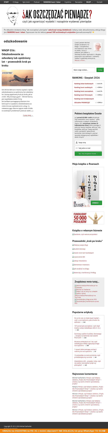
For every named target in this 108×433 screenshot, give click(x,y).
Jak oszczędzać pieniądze (48, 15)
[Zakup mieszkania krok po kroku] (79, 261)
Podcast (37, 2)
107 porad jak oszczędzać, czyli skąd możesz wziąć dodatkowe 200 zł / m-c (87, 328)
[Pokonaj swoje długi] (80, 245)
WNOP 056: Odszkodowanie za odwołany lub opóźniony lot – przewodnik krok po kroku (16, 58)
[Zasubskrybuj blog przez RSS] (86, 299)
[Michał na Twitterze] (82, 290)
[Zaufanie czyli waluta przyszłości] (84, 234)
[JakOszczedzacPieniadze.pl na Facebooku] (88, 288)
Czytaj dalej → (28, 115)
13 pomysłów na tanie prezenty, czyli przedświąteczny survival (87, 356)
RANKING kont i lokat (16, 32)
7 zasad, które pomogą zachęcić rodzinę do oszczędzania (85, 350)
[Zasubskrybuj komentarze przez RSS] (88, 303)
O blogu (16, 2)
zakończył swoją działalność (60, 30)
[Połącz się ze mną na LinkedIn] (86, 291)
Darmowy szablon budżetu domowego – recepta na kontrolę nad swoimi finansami (87, 336)
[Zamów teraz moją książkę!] (88, 207)
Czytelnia (68, 2)
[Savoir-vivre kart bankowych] (83, 253)
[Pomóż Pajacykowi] (88, 224)
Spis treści (26, 2)
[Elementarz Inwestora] (80, 265)
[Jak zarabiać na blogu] (80, 269)
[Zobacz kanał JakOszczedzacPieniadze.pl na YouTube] (88, 297)
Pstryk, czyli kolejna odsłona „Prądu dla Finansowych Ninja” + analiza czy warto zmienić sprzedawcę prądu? (86, 381)
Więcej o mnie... (80, 60)
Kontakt (99, 2)
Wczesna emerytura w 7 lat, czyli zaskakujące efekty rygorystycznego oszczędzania (86, 343)
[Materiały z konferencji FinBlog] (84, 273)
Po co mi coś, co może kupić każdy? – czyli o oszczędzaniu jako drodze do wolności (87, 320)
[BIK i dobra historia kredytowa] (78, 257)
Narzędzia (78, 2)
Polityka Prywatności (11, 428)
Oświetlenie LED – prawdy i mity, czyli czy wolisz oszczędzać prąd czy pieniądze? (87, 363)
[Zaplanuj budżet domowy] (78, 249)
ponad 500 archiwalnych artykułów (61, 32)
